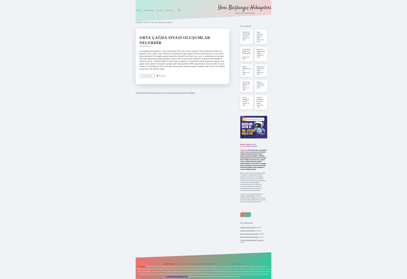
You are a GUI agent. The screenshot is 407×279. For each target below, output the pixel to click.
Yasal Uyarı (159, 10)
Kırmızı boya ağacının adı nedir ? (246, 84)
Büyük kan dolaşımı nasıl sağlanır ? (261, 51)
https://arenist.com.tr (158, 93)
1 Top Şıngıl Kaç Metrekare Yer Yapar (251, 240)
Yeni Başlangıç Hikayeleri (244, 8)
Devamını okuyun (148, 76)
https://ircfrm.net (142, 93)
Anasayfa (138, 10)
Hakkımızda (169, 10)
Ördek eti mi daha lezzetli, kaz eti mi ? (246, 34)
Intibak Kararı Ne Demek (247, 227)
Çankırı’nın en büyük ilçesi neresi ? (261, 68)
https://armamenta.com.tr (177, 93)
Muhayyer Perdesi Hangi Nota (249, 234)
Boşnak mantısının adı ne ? (246, 68)
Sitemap (191, 93)
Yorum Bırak (162, 76)
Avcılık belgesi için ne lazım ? (245, 99)
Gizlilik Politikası (149, 10)
